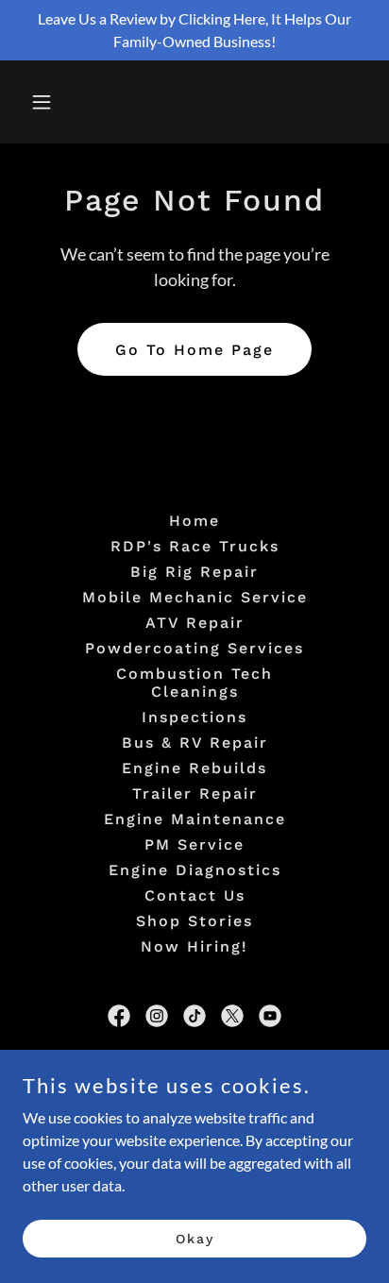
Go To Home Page (194, 350)
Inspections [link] (194, 717)
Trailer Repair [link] (195, 793)
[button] (62, 102)
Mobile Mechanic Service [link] (195, 597)
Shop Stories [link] (194, 921)
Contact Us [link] (194, 895)
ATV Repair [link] (195, 623)
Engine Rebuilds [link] (194, 768)
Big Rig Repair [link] (194, 572)
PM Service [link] (194, 844)
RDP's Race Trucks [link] (194, 546)
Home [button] (194, 521)
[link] (119, 1016)
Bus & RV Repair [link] (195, 742)
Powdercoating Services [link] (194, 648)
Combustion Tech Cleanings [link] (194, 683)
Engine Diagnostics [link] (195, 870)
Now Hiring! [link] (194, 946)
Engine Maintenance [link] (195, 819)
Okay (195, 1237)
